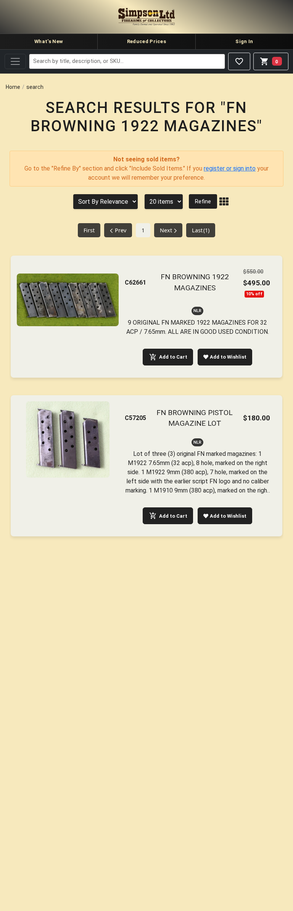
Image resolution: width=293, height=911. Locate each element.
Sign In (244, 41)
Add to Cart (173, 357)
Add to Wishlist (228, 357)
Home (13, 87)
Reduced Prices (146, 41)
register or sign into (230, 168)
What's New (48, 41)
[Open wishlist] (239, 61)
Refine (203, 201)
